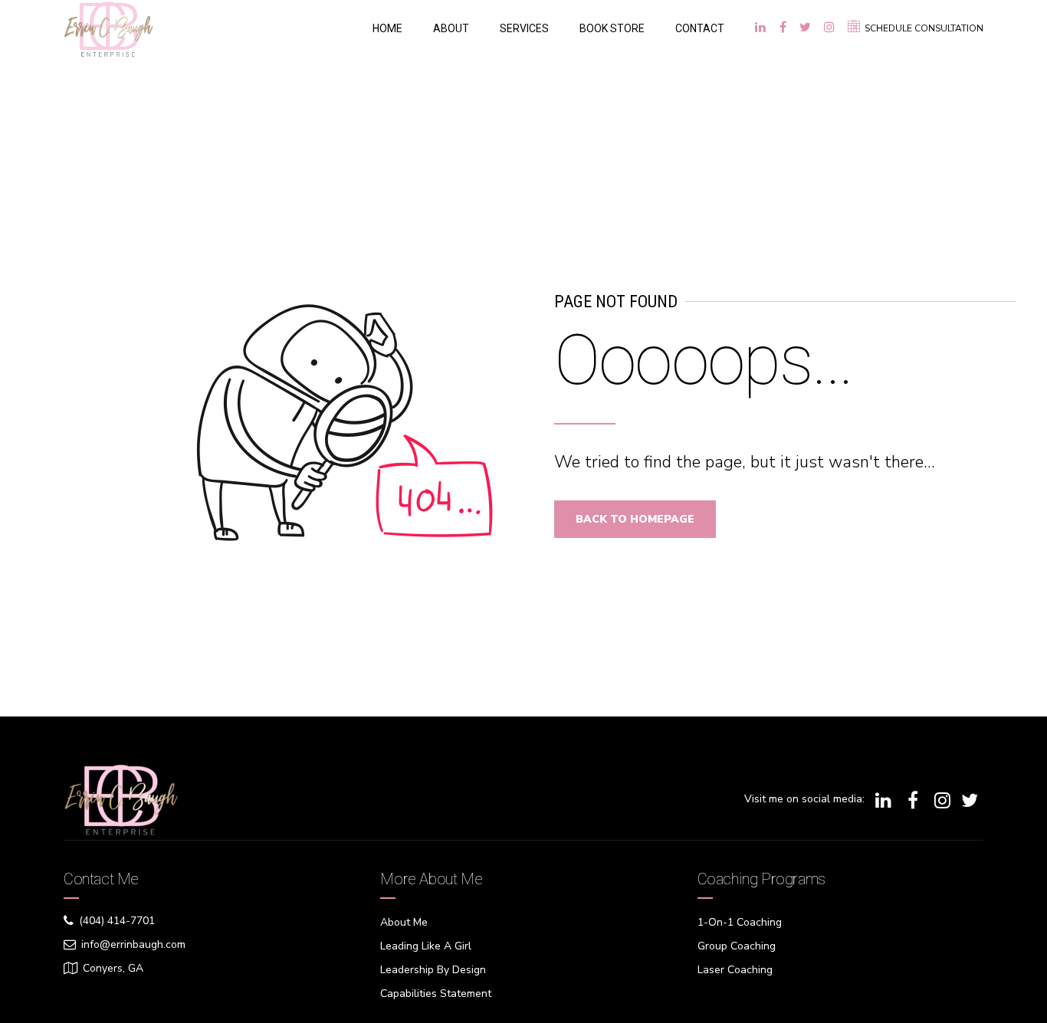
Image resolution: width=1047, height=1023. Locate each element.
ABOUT (451, 28)
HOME (387, 28)
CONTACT (699, 28)
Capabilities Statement (435, 993)
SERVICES (524, 28)
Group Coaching (736, 946)
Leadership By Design (433, 969)
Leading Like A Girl (425, 946)
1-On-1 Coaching (739, 922)
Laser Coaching (735, 969)
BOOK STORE (612, 28)
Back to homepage (635, 519)
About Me (404, 922)
